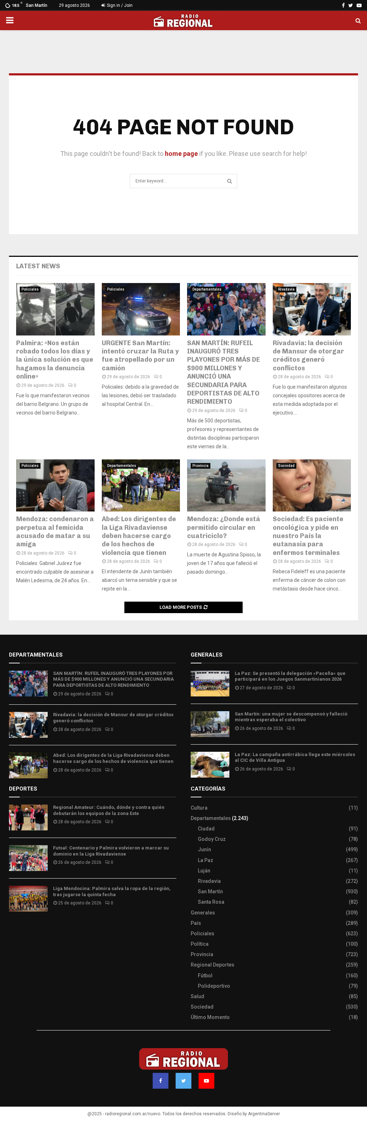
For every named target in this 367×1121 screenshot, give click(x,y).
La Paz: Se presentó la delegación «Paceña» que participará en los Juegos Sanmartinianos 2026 (290, 676)
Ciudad (206, 829)
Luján (204, 871)
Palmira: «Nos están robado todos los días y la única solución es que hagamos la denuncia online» (54, 360)
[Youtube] (206, 1081)
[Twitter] (183, 1081)
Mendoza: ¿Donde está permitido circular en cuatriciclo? (223, 527)
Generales (203, 913)
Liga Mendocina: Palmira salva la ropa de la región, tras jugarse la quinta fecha (112, 891)
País (196, 923)
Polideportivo (214, 986)
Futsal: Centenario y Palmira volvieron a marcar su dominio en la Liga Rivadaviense (111, 851)
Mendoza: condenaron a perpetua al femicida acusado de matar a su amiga (55, 531)
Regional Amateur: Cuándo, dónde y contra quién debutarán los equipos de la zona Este (109, 810)
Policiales (30, 289)
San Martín (210, 891)
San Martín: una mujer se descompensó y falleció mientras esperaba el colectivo (291, 717)
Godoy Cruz (212, 839)
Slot (14, 929)
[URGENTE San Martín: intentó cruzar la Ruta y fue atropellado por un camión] (141, 309)
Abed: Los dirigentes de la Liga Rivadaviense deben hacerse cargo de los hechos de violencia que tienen (139, 536)
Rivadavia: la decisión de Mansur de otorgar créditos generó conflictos (308, 355)
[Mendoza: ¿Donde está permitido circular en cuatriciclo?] (226, 485)
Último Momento (210, 1017)
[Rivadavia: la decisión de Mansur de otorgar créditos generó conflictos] (312, 309)
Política (200, 944)
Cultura (199, 808)
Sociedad (286, 466)
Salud (197, 996)
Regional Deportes (212, 965)
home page (181, 153)
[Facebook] (160, 1081)
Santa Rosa (211, 902)
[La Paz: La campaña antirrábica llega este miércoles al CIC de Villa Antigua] (210, 765)
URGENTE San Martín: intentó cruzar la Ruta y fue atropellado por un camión (140, 355)
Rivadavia (286, 289)
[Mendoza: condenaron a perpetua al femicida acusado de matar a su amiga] (55, 485)
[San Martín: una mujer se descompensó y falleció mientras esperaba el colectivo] (210, 724)
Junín (204, 849)
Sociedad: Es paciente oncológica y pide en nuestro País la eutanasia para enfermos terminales (308, 536)
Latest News (38, 266)
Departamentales (206, 289)
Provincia (200, 466)
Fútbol (205, 975)
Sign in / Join (119, 5)
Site (23, 929)
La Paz (205, 860)
